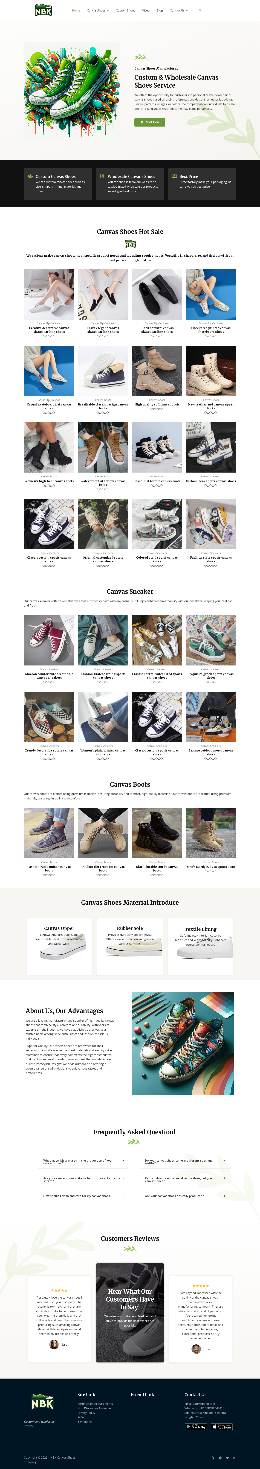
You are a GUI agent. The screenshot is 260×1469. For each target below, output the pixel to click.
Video (146, 10)
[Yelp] (213, 1457)
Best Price (189, 176)
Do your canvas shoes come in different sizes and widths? (179, 1162)
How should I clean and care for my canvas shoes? (77, 1196)
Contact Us (177, 10)
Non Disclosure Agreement (95, 1408)
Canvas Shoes (96, 10)
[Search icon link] (200, 10)
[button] (83, 1162)
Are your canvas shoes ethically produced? (174, 1196)
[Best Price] (174, 176)
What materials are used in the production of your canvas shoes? (78, 1162)
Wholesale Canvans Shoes (131, 176)
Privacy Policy (86, 1413)
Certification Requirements (95, 1404)
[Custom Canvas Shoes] (30, 176)
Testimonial (85, 1422)
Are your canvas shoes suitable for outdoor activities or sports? (81, 1179)
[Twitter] (227, 1457)
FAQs (80, 1417)
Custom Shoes (125, 10)
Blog (160, 10)
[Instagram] (234, 1457)
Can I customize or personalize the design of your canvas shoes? (179, 1179)
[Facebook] (220, 1457)
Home (76, 10)
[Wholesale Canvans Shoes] (102, 176)
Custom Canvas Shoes (56, 176)
